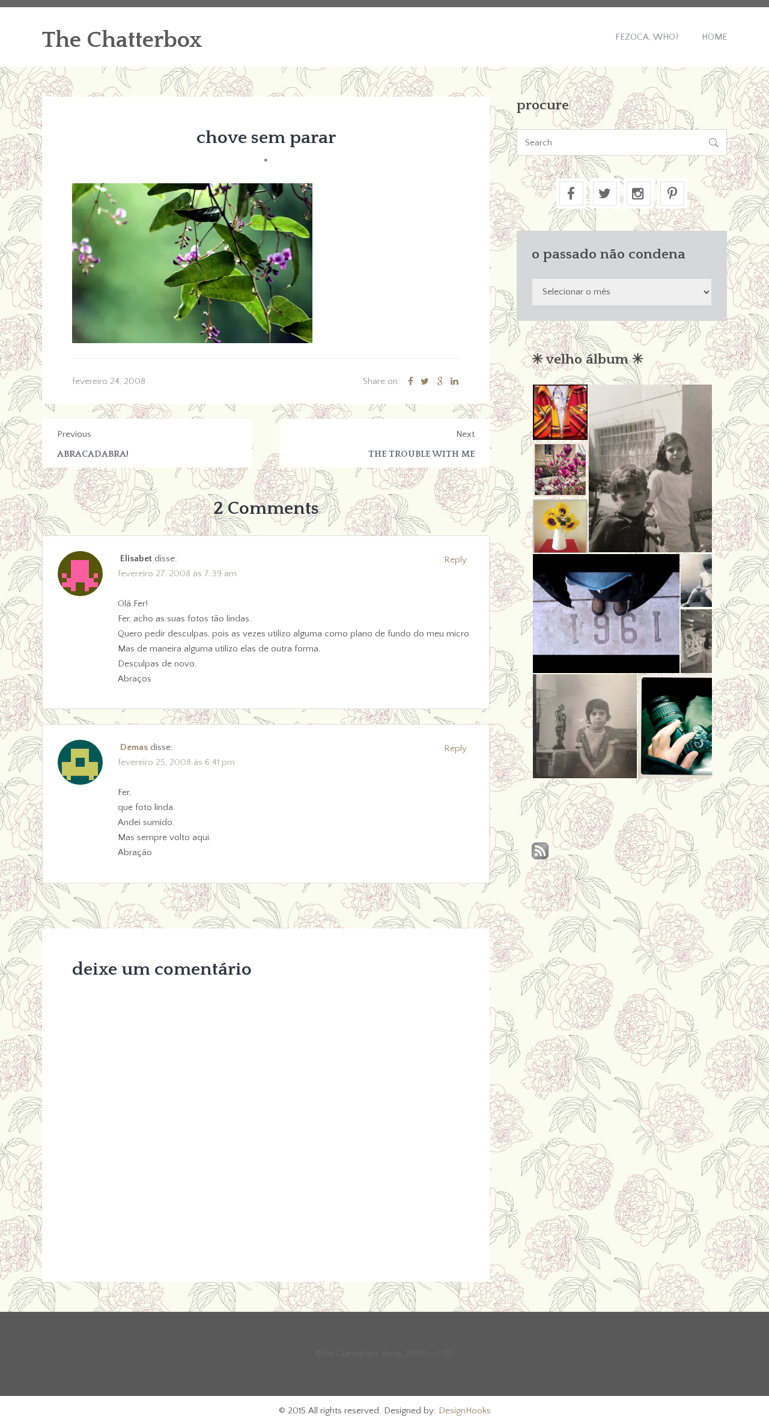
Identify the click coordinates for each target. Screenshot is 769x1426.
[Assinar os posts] (540, 852)
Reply (455, 560)
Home (714, 37)
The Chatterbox (122, 40)
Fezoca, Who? (647, 37)
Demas (134, 747)
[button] (560, 412)
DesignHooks (465, 1411)
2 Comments (266, 509)
